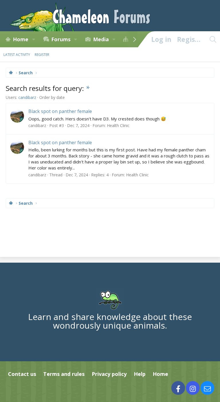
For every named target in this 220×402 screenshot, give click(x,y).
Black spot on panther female (60, 111)
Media (101, 39)
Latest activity (16, 54)
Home (20, 39)
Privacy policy (109, 373)
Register (42, 54)
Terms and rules (64, 373)
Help (140, 373)
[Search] (213, 39)
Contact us (22, 373)
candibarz (27, 97)
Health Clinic (118, 125)
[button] (33, 39)
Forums (60, 39)
